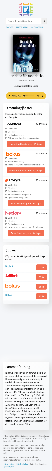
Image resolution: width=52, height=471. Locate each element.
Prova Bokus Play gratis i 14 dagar (26, 170)
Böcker (9, 27)
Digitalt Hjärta (8, 466)
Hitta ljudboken (22, 464)
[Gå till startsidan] (26, 15)
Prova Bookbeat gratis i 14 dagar (26, 143)
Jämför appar (22, 27)
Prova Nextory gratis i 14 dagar (26, 233)
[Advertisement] (26, 333)
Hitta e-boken (8, 464)
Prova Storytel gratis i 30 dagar (26, 203)
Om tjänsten (37, 27)
